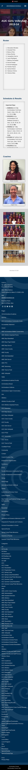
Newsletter (4, 508)
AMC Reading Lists (7, 626)
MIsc (3, 744)
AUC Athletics (5, 667)
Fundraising (5, 716)
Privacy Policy (5, 515)
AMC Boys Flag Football (8, 342)
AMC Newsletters (6, 621)
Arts (3, 394)
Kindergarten (5, 734)
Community (5, 450)
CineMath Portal (6, 446)
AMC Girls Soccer (6, 359)
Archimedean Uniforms (8, 387)
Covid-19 (4, 712)
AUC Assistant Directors (8, 665)
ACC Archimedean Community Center (12, 321)
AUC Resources (6, 695)
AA (2, 546)
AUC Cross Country (7, 418)
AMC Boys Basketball (8, 338)
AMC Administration (7, 593)
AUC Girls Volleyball (7, 429)
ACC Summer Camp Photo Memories (12, 584)
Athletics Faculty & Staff (8, 401)
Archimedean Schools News (9, 642)
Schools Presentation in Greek (10, 525)
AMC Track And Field (7, 630)
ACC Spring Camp (7, 572)
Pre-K (3, 746)
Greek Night (5, 728)
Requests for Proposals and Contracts (12, 522)
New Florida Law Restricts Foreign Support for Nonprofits (13, 500)
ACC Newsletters (6, 567)
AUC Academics (6, 660)
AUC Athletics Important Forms (10, 404)
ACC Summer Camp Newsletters (11, 581)
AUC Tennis (5, 439)
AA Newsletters (6, 553)
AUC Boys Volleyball (7, 415)
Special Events (6, 529)
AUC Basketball (6, 408)
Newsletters (5, 511)
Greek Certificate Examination (10, 721)
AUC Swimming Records (8, 702)
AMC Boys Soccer (7, 345)
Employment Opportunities (9, 460)
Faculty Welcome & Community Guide (12, 471)
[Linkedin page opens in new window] (10, 306)
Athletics (4, 397)
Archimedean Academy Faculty (10, 380)
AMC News (5, 619)
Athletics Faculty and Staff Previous (11, 653)
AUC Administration (7, 663)
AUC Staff (4, 698)
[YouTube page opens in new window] (7, 306)
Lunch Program (6, 495)
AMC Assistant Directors (8, 595)
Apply (3, 377)
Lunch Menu (5, 739)
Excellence (5, 464)
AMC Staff (4, 628)
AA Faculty (5, 549)
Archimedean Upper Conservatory (11, 391)
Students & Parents (7, 536)
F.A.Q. (3, 467)
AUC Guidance (6, 688)
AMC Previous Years (7, 623)
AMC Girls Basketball (7, 356)
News (3, 504)
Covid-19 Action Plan (7, 457)
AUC (3, 658)
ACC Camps (5, 565)
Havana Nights (6, 732)
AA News (4, 551)
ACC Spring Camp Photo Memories (11, 577)
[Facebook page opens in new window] (3, 306)
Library (3, 488)
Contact (4, 453)
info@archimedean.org (8, 297)
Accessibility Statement (8, 324)
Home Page (5, 481)
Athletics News (6, 656)
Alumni (3, 328)
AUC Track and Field (7, 709)
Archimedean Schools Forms (10, 640)
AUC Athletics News (7, 670)
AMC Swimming (6, 366)
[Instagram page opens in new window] (12, 306)
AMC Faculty (5, 352)
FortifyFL (15, 1)
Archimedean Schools (8, 637)
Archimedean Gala (7, 635)
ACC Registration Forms (8, 570)
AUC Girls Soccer (6, 425)
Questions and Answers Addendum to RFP (13, 518)
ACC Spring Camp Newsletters (10, 574)
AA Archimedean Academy (9, 314)
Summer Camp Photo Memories (10, 539)
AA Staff (4, 560)
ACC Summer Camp (7, 579)
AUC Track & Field (7, 443)
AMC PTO (4, 363)
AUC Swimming (6, 436)
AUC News (5, 691)
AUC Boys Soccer (7, 411)
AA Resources (5, 558)
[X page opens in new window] (5, 306)
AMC (3, 588)
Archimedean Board (7, 384)
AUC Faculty (5, 422)
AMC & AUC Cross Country (9, 591)
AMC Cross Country (7, 349)
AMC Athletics (5, 598)
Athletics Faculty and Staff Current (11, 651)
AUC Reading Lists (7, 693)
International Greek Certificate (10, 485)
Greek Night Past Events (8, 730)
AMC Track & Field (7, 370)
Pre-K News (5, 748)
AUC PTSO (5, 432)
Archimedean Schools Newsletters (11, 644)
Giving (3, 478)
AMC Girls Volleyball (7, 616)
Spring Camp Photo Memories (10, 532)
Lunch (3, 737)
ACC (3, 563)
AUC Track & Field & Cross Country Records (14, 707)
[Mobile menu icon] (25, 6)
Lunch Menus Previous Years (10, 492)
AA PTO (4, 317)
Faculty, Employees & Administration (12, 474)
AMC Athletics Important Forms (10, 335)
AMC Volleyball (6, 373)
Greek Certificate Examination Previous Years (12, 724)
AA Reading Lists (6, 556)
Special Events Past (7, 753)
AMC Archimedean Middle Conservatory (13, 331)
